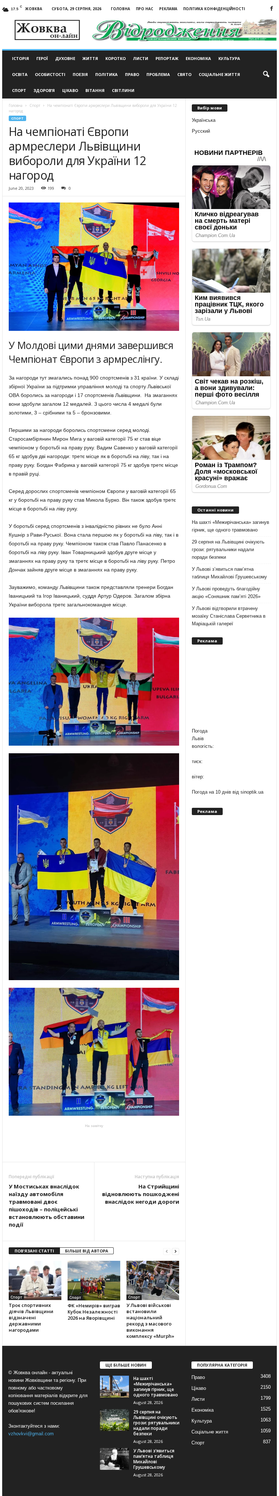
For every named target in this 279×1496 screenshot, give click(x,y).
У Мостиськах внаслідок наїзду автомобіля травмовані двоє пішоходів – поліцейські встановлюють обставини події (46, 1205)
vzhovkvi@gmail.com (31, 1433)
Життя (90, 58)
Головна (120, 8)
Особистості (50, 74)
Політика (106, 74)
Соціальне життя (219, 74)
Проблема (158, 74)
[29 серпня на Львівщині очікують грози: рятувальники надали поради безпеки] (114, 1420)
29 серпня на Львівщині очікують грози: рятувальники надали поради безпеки (228, 549)
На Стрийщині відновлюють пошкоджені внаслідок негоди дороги (140, 1194)
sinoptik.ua (251, 792)
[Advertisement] (94, 1143)
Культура (229, 58)
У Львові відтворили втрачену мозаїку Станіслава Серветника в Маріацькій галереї (229, 616)
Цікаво (70, 90)
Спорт (19, 90)
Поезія (80, 74)
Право (132, 74)
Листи (140, 58)
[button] (266, 75)
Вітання (95, 90)
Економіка (198, 58)
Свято (184, 74)
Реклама (168, 8)
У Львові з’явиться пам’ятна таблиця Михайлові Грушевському (229, 572)
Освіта (20, 74)
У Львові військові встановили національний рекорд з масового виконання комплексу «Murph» (150, 1320)
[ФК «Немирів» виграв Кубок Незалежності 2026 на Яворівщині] (94, 1280)
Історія (20, 58)
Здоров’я (44, 90)
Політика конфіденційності (214, 8)
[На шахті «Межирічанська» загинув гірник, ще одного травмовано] (114, 1386)
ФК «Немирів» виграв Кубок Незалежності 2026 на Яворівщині (94, 1311)
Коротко (115, 58)
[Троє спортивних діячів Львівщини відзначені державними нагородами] (35, 1280)
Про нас (144, 8)
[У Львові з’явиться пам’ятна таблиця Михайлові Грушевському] (114, 1459)
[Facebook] (271, 9)
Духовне (65, 58)
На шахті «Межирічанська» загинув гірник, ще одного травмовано (230, 526)
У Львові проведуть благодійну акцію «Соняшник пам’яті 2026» (226, 592)
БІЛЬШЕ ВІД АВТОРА (86, 1251)
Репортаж (166, 58)
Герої (42, 58)
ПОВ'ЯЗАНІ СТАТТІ (34, 1251)
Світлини (123, 90)
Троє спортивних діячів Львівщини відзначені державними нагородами (31, 1317)
